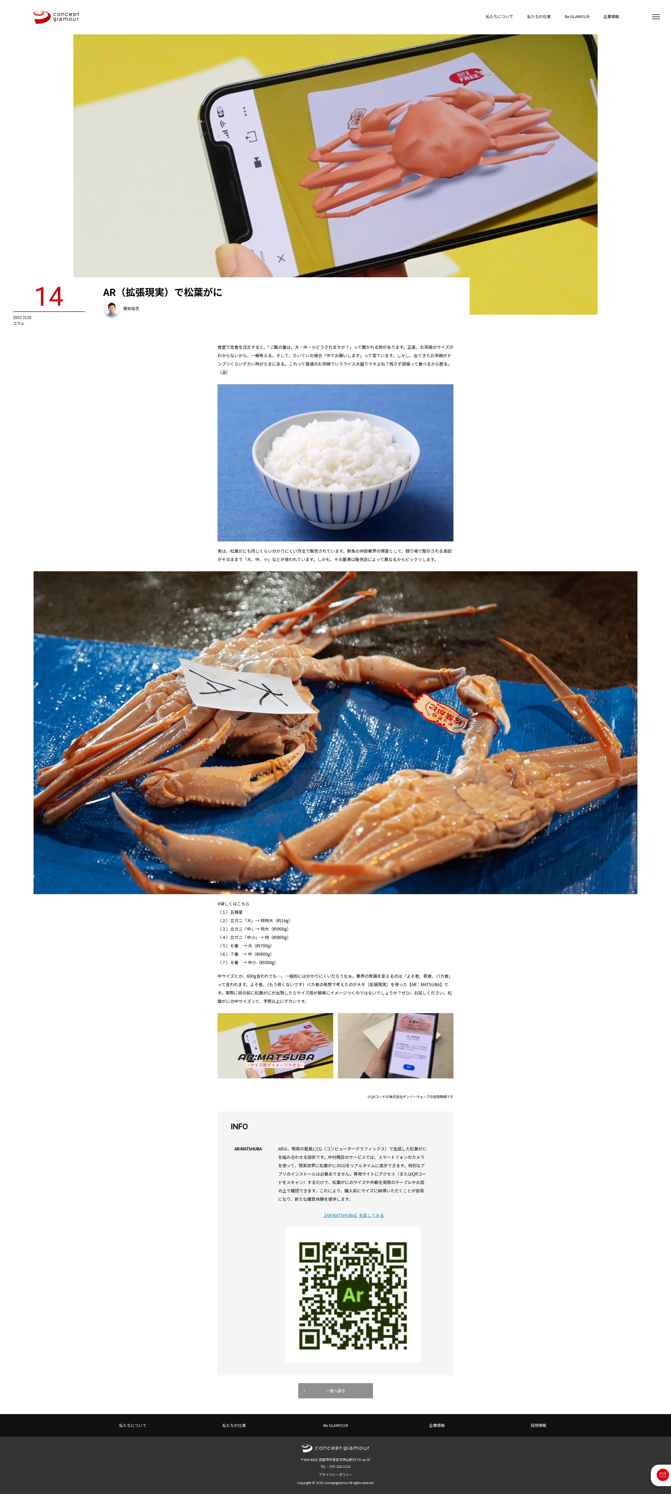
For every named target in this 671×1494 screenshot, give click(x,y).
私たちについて (499, 16)
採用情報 (538, 1425)
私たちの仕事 (539, 16)
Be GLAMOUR (577, 16)
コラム (18, 323)
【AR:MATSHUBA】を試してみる (353, 1215)
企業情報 (611, 16)
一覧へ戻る (335, 1390)
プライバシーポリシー (335, 1474)
